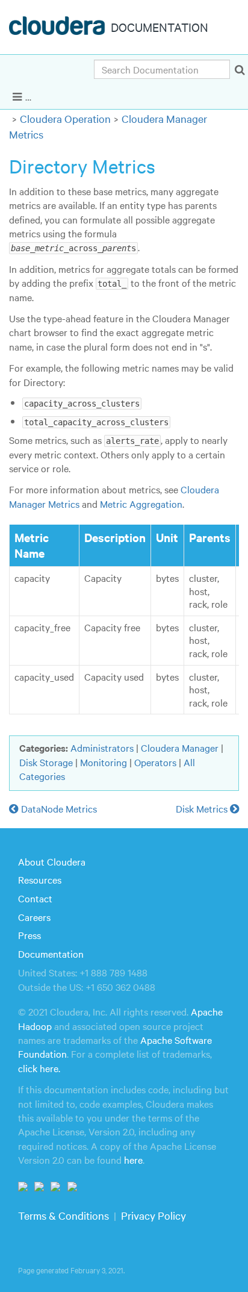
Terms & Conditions (63, 1215)
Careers (34, 916)
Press (29, 934)
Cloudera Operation (65, 118)
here (133, 1159)
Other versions (206, 95)
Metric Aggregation (141, 503)
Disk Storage (46, 762)
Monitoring (103, 762)
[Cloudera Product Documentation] (58, 28)
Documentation (51, 953)
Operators (155, 762)
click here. (39, 1068)
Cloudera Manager (180, 747)
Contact (35, 898)
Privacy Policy (153, 1215)
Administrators (102, 747)
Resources (39, 879)
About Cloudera (51, 861)
